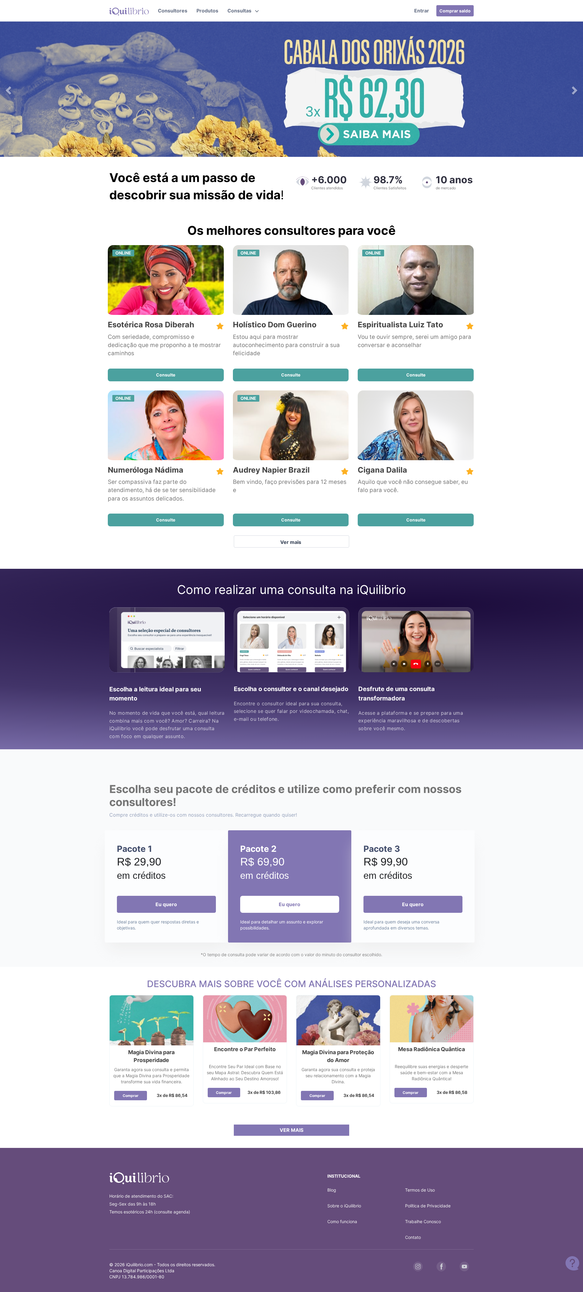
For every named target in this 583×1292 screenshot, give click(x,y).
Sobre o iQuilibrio (344, 1205)
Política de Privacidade (428, 1205)
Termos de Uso (420, 1189)
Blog (331, 1189)
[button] (243, 10)
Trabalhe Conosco (423, 1221)
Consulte (165, 374)
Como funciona (342, 1221)
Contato (413, 1237)
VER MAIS (291, 1130)
